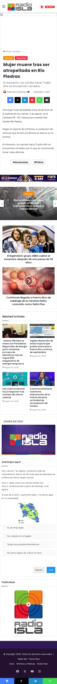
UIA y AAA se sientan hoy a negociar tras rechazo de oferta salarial (13, 393)
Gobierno (32, 196)
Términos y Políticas (25, 664)
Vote (51, 570)
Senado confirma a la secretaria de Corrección (33, 204)
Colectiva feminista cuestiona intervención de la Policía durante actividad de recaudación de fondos (41, 397)
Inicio (11, 664)
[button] (28, 513)
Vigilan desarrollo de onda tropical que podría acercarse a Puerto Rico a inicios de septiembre (41, 346)
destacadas (21, 162)
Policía (39, 162)
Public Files (42, 664)
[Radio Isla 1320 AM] (20, 6)
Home (8, 51)
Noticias (17, 51)
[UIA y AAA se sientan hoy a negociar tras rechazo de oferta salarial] (14, 379)
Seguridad (21, 58)
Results (39, 570)
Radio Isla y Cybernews (17, 92)
